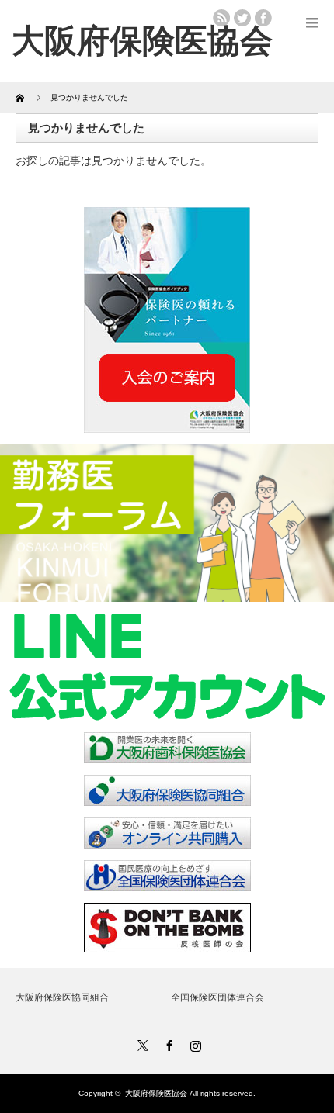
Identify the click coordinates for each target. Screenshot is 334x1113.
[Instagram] (193, 1043)
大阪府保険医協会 (156, 1093)
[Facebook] (167, 1043)
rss (221, 17)
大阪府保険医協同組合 (62, 997)
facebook (263, 17)
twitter (242, 17)
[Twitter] (140, 1043)
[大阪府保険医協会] (142, 40)
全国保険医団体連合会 (217, 997)
